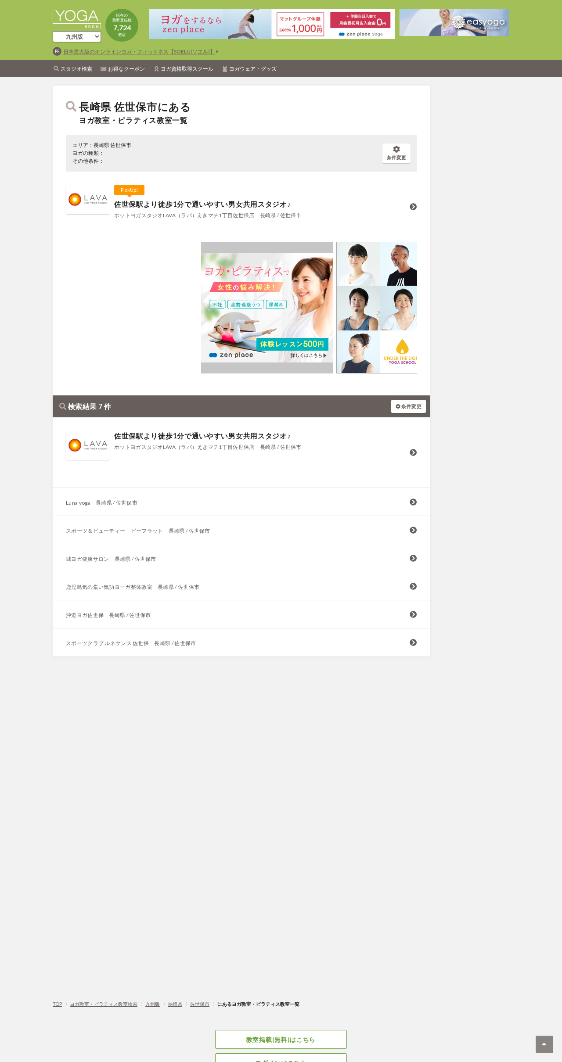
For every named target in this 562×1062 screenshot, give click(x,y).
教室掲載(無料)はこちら (281, 1039)
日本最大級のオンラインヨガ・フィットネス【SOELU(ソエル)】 (139, 51)
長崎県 (175, 1004)
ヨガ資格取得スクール (187, 68)
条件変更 (396, 157)
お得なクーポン (126, 68)
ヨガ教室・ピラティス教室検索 (103, 1004)
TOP (57, 1004)
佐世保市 (199, 1004)
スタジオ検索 (76, 68)
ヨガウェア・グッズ (253, 68)
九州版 (152, 1004)
